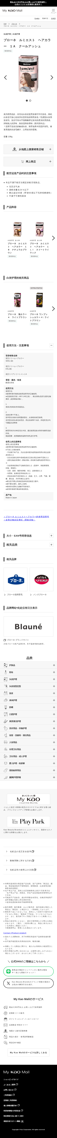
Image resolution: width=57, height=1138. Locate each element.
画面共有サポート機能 (12, 1121)
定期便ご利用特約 (10, 1100)
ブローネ (14, 24)
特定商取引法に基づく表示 (14, 1116)
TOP (5, 24)
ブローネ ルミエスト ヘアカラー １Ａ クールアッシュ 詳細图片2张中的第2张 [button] (30, 100)
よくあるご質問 (9, 1085)
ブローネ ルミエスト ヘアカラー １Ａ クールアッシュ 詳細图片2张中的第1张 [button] (26, 100)
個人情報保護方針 (10, 1106)
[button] (28, 149)
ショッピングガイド (11, 1079)
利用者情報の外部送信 (12, 1111)
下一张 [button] (52, 77)
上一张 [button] (5, 77)
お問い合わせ (9, 1090)
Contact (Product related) (14, 933)
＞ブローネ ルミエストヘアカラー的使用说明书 (26, 517)
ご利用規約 (8, 1095)
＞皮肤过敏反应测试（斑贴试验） (20, 520)
